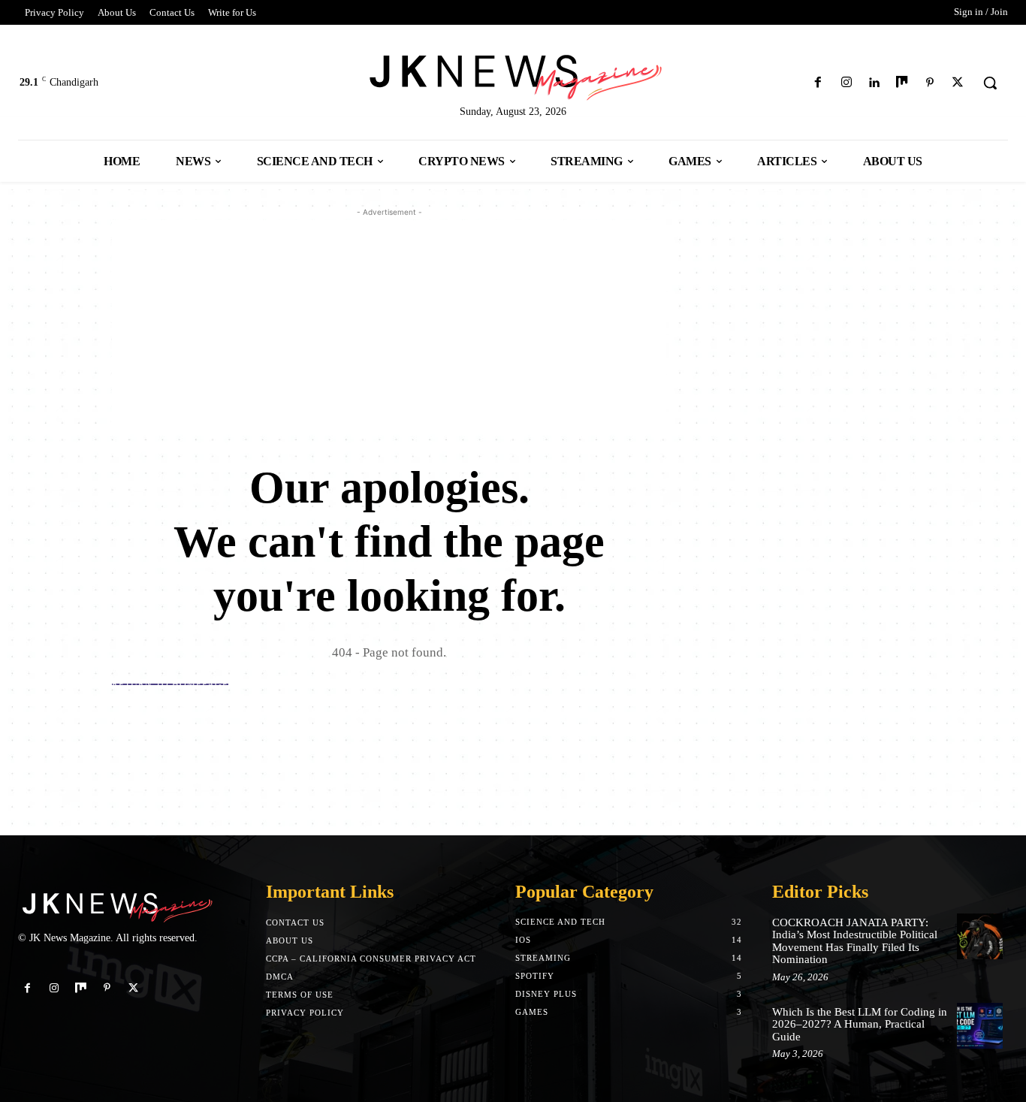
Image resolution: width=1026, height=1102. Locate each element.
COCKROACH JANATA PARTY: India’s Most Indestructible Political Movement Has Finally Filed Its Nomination (854, 941)
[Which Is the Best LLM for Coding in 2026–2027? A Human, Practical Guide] (980, 1026)
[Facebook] (818, 83)
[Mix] (902, 83)
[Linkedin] (874, 83)
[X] (958, 83)
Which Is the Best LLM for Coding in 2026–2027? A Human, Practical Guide (859, 1024)
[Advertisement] (389, 325)
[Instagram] (846, 83)
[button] (990, 83)
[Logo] (513, 74)
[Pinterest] (930, 83)
